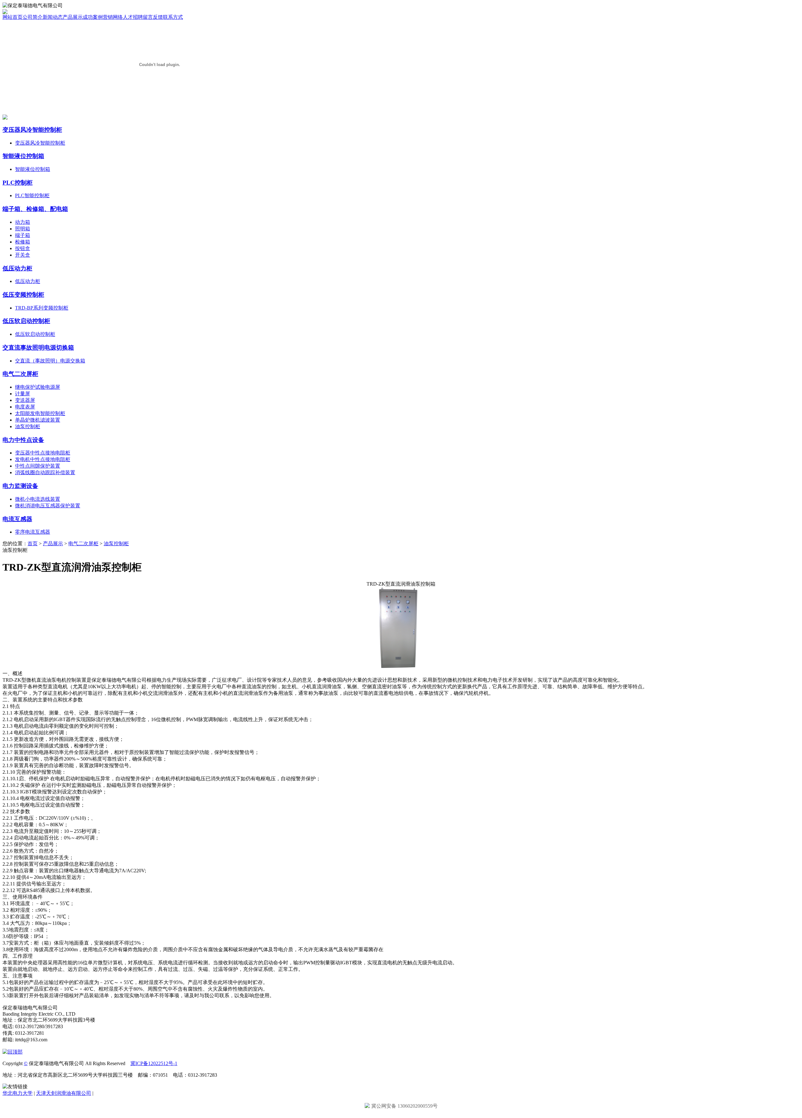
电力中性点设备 (23, 440)
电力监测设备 (20, 486)
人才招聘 (133, 17)
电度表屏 (25, 406)
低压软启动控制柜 (26, 321)
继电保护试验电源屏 (37, 387)
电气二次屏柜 (20, 374)
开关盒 (22, 255)
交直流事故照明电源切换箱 (38, 347)
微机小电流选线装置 (37, 499)
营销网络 (113, 17)
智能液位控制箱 (23, 156)
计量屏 (22, 393)
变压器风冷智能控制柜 (32, 129)
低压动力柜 (17, 268)
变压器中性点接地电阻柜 (42, 452)
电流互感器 (17, 519)
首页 (33, 543)
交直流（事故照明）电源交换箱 (50, 360)
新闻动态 (53, 17)
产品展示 (73, 17)
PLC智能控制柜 (32, 195)
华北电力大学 (18, 1093)
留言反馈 (153, 17)
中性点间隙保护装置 (37, 466)
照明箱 (22, 228)
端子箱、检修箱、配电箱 (35, 209)
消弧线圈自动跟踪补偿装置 (45, 472)
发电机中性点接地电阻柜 (42, 459)
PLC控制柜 (18, 182)
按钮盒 (22, 248)
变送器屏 (25, 400)
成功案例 (93, 17)
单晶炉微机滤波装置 (37, 420)
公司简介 (33, 17)
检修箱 (22, 241)
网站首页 (13, 17)
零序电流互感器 (32, 532)
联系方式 (173, 17)
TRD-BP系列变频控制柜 (41, 307)
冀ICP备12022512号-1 (153, 1063)
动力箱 (22, 222)
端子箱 (22, 235)
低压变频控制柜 (23, 294)
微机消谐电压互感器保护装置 (47, 505)
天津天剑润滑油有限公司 (63, 1093)
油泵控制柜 (27, 426)
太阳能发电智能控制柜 (40, 413)
